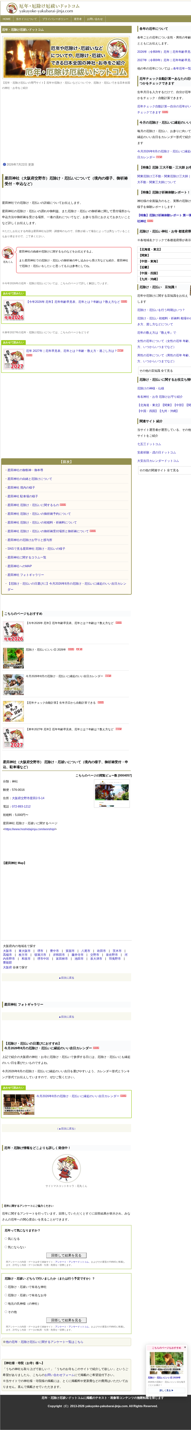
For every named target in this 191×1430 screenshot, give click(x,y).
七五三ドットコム (149, 444)
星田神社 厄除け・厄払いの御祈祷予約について (39, 513)
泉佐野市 (112, 954)
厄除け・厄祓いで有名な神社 (27, 1286)
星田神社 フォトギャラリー (25, 574)
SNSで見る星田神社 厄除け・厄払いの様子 (36, 548)
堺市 (40, 950)
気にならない (17, 1247)
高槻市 (7, 954)
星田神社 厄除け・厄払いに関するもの (33, 505)
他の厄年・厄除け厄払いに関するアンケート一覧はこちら (44, 1341)
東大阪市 (25, 950)
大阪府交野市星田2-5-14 (28, 798)
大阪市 (7, 950)
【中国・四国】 (147, 411)
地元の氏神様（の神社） (24, 1303)
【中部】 (179, 405)
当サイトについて (26, 18)
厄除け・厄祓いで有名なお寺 (27, 1295)
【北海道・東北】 (149, 405)
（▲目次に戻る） (66, 1128)
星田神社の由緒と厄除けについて (29, 478)
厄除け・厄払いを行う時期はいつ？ (161, 310)
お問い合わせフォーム (59, 1375)
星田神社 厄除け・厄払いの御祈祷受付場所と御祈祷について (48, 531)
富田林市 (62, 958)
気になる (14, 1238)
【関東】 (167, 405)
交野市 (94, 954)
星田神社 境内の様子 (21, 487)
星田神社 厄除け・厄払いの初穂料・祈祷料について (42, 522)
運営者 (78, 18)
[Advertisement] (66, 126)
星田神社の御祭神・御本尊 (25, 470)
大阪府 (7, 967)
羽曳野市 (115, 958)
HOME (7, 18)
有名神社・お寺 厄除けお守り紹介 (160, 396)
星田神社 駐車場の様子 (22, 496)
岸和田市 (59, 954)
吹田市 (101, 950)
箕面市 (70, 950)
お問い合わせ (95, 18)
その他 (12, 1312)
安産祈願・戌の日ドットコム (156, 452)
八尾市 (85, 950)
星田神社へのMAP (19, 566)
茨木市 (117, 950)
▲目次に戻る (66, 977)
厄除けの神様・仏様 (150, 388)
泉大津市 (96, 958)
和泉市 (26, 958)
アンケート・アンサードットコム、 (73, 1262)
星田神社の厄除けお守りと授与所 (29, 539)
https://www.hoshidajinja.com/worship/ (30, 829)
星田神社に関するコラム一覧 (26, 557)
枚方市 (23, 954)
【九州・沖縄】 (168, 411)
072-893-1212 (21, 806)
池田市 (79, 958)
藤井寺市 (78, 954)
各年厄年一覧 (182, 68)
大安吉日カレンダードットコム (158, 460)
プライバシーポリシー (55, 18)
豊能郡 (7, 962)
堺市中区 (43, 958)
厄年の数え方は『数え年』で (156, 332)
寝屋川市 (40, 954)
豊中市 (54, 950)
